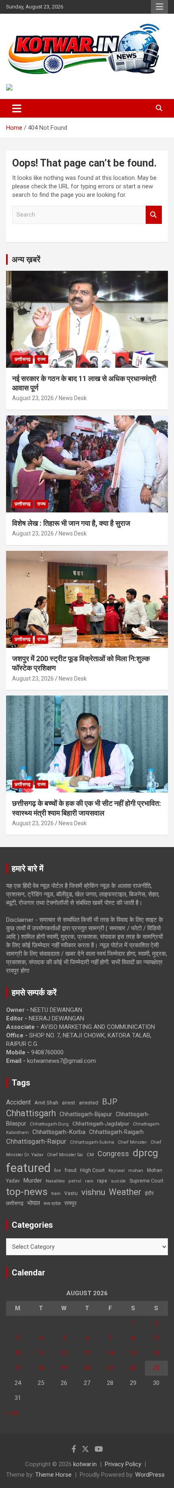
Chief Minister (132, 1142)
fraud (70, 1170)
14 (110, 1353)
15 (133, 1353)
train (56, 1193)
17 (18, 1368)
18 (41, 1368)
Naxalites (55, 1181)
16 (156, 1353)
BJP (109, 1102)
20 (87, 1368)
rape (102, 1181)
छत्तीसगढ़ (14, 1203)
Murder (32, 1180)
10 (18, 1353)
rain (89, 1181)
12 (64, 1353)
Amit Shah (46, 1103)
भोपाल (33, 1203)
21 (110, 1368)
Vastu (71, 1193)
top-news (27, 1191)
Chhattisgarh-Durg (49, 1124)
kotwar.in (85, 1464)
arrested (88, 1103)
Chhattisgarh (31, 1113)
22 (133, 1368)
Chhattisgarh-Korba (58, 1132)
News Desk (73, 398)
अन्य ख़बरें (26, 259)
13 (87, 1353)
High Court (92, 1170)
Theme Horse (53, 1474)
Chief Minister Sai (65, 1154)
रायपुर (70, 1203)
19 (64, 1368)
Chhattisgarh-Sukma (92, 1142)
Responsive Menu (159, 7)
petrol (74, 1181)
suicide (118, 1181)
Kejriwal (116, 1170)
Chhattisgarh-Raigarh (116, 1132)
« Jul (12, 1412)
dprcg (145, 1153)
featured (28, 1168)
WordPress (150, 1474)
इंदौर (149, 1193)
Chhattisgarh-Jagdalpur (100, 1123)
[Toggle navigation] (17, 108)
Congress (113, 1153)
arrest (68, 1103)
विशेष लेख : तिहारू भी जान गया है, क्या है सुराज (71, 523)
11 (41, 1353)
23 (156, 1368)
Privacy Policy (123, 1464)
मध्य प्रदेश (52, 1203)
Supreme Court (146, 1181)
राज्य (41, 359)
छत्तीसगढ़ (22, 359)
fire (57, 1170)
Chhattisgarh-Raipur (36, 1141)
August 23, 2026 (33, 398)
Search (154, 215)
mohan (135, 1170)
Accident (18, 1102)
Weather (125, 1192)
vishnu (93, 1192)
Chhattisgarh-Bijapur (85, 1114)
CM (90, 1154)
